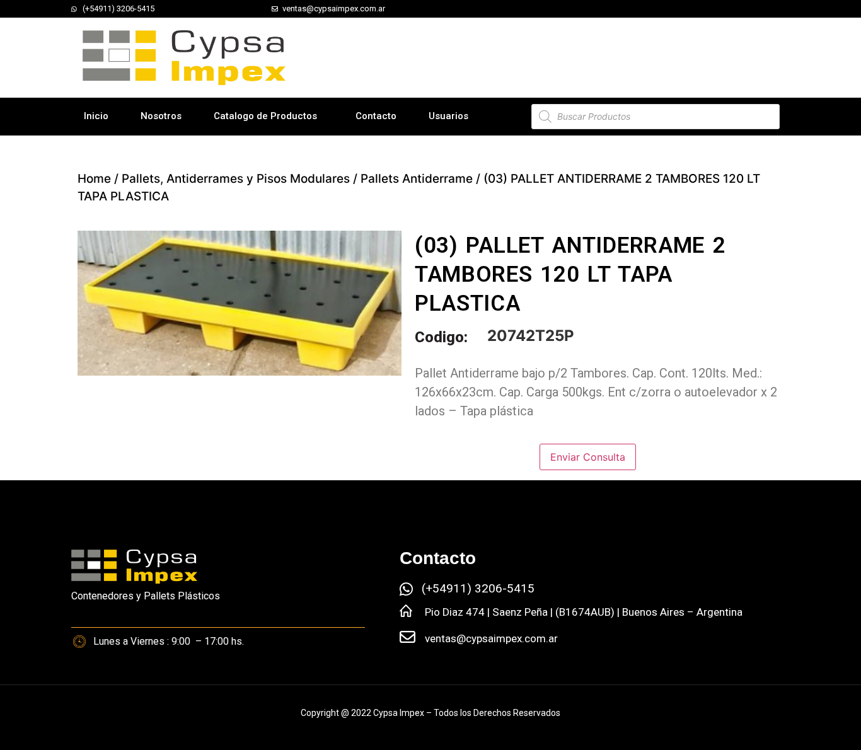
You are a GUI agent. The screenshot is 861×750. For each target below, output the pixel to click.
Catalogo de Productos (265, 116)
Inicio (96, 116)
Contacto (375, 116)
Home (94, 178)
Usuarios (448, 116)
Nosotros (161, 116)
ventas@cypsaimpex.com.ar (491, 638)
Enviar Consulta (587, 457)
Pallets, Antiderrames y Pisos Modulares (236, 178)
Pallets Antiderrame (417, 178)
